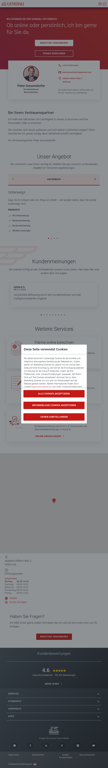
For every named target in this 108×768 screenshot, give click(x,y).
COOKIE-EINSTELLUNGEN (54, 417)
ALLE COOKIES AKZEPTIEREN (54, 393)
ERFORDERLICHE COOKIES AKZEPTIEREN (54, 405)
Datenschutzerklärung (41, 387)
